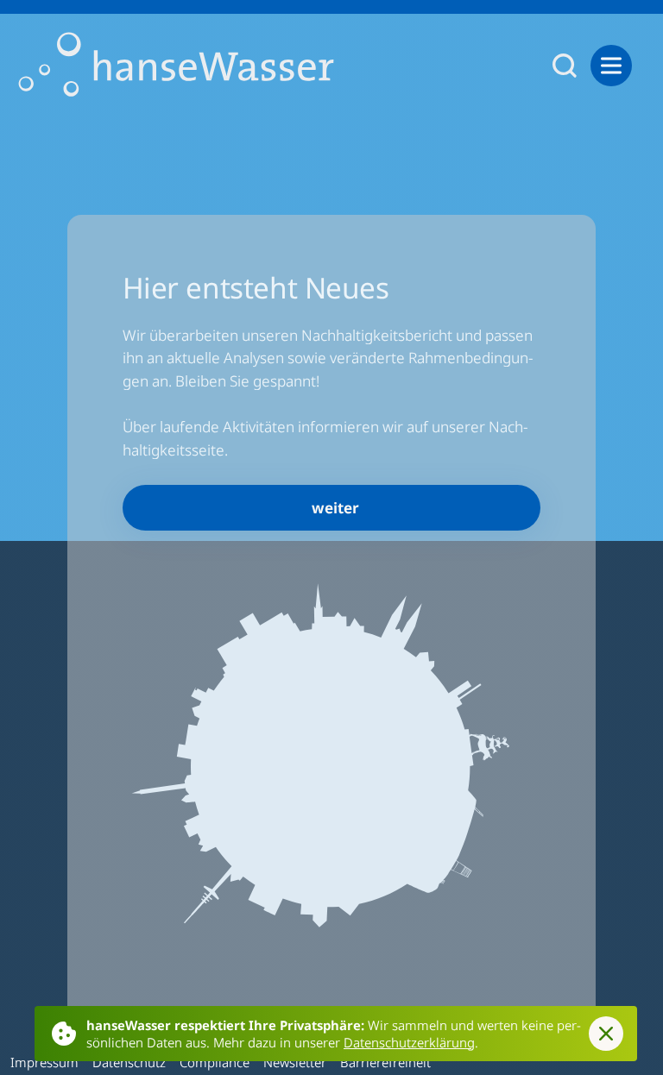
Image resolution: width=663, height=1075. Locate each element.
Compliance (214, 1062)
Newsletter (294, 1062)
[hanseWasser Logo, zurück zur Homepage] (176, 65)
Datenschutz (129, 1062)
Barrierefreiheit (385, 1062)
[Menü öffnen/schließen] (618, 65)
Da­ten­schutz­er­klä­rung (409, 1042)
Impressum (44, 1062)
